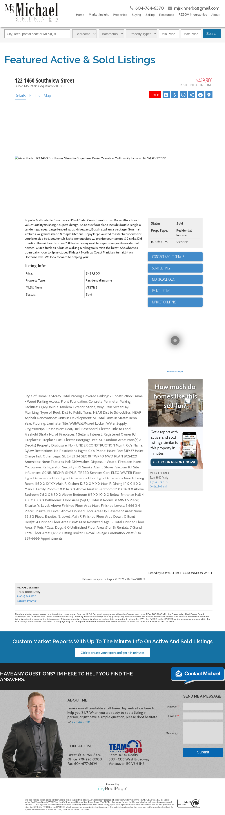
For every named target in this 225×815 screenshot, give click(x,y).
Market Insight (99, 14)
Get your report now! (174, 462)
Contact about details (168, 256)
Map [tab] (47, 95)
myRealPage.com (112, 789)
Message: (172, 733)
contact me (81, 721)
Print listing (161, 290)
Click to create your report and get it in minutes (113, 653)
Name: (172, 707)
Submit (203, 752)
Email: (172, 716)
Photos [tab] (34, 95)
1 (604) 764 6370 (159, 482)
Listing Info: (35, 266)
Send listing (161, 268)
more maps (175, 371)
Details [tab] (20, 95)
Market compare (164, 302)
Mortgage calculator (177, 279)
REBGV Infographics (192, 14)
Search (212, 33)
